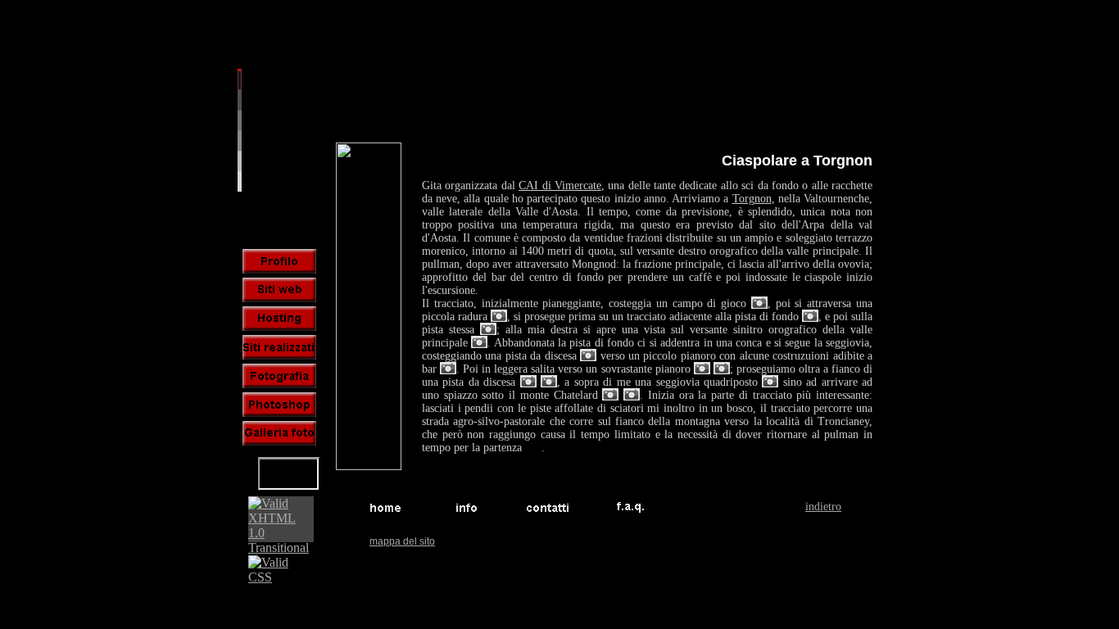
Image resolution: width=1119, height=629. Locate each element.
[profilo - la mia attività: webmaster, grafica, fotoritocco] (279, 261)
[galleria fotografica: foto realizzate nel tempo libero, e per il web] (279, 433)
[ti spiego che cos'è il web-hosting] (279, 318)
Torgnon (752, 198)
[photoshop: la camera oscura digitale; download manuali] (279, 404)
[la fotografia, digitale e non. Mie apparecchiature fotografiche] (279, 376)
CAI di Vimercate (560, 185)
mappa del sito (402, 541)
